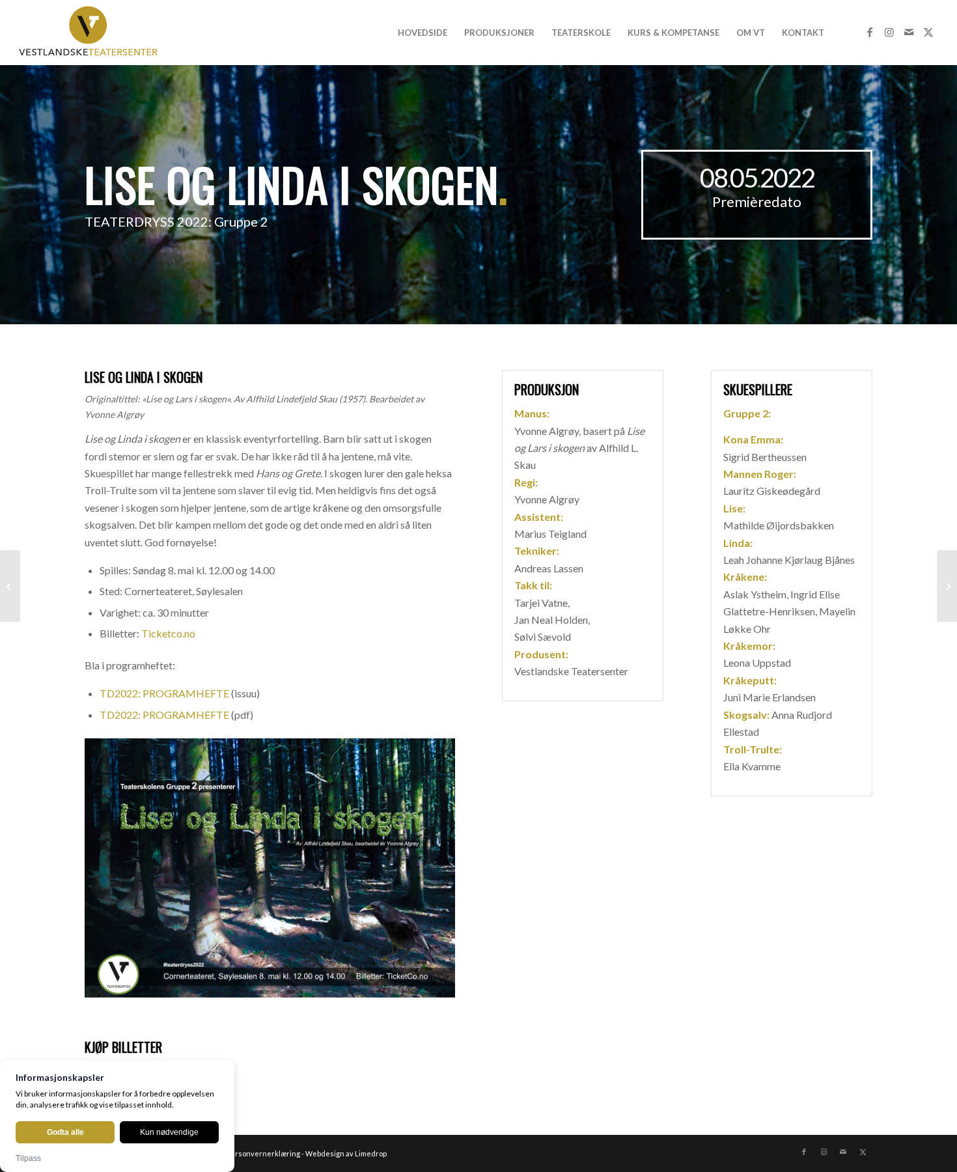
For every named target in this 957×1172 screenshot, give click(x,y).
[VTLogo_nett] (91, 32)
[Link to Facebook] (870, 32)
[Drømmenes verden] (10, 586)
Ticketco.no (168, 633)
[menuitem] (422, 32)
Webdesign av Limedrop (346, 1153)
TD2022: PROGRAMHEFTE (164, 693)
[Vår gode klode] (947, 586)
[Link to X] (928, 32)
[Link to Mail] (909, 32)
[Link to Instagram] (889, 32)
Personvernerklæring (263, 1153)
